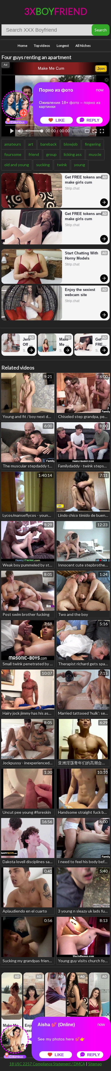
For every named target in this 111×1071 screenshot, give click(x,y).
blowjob (71, 144)
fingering (93, 144)
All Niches (83, 45)
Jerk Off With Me (27, 342)
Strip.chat (72, 188)
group (51, 154)
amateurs (12, 144)
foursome (12, 154)
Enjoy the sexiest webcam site (80, 292)
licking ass (73, 154)
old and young (16, 164)
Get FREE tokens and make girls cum (84, 179)
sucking (43, 164)
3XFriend (55, 11)
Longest (63, 45)
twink (62, 164)
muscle (95, 154)
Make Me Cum (51, 68)
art (30, 144)
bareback (48, 144)
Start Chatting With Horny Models (82, 255)
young (79, 164)
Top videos (42, 45)
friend (33, 154)
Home (22, 45)
